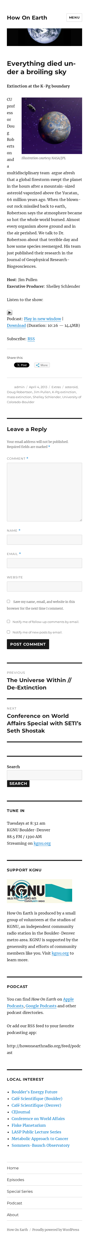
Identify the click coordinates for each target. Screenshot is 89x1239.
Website (15, 577)
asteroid (71, 387)
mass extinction (19, 397)
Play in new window (42, 318)
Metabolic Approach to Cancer (40, 1138)
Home (13, 1168)
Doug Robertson (19, 392)
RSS (31, 338)
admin (19, 387)
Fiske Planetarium (29, 1125)
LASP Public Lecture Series (36, 1132)
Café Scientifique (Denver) (36, 1105)
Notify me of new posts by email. (37, 632)
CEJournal (21, 1112)
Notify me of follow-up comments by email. (46, 622)
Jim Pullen (42, 392)
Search (13, 766)
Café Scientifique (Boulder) (37, 1098)
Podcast (14, 1203)
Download (16, 325)
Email (14, 554)
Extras (56, 387)
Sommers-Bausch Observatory (41, 1145)
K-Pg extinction (64, 392)
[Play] (44, 312)
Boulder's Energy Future (34, 1092)
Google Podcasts (41, 1005)
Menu (74, 17)
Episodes (15, 1179)
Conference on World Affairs (38, 1118)
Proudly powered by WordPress (55, 1230)
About (13, 1215)
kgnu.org (42, 843)
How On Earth (27, 17)
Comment (17, 459)
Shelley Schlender (47, 397)
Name (14, 531)
